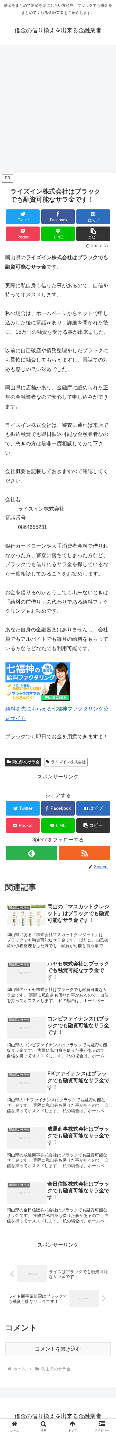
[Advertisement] (58, 111)
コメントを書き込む (58, 1349)
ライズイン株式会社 (68, 762)
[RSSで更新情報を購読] (84, 853)
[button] (93, 234)
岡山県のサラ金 (25, 762)
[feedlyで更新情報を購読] (31, 853)
